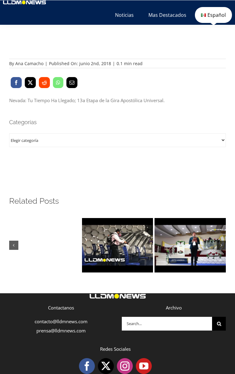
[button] (13, 245)
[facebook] (87, 366)
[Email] (72, 83)
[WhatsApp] (58, 83)
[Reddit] (44, 83)
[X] (30, 83)
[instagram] (125, 366)
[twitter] (106, 366)
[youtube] (144, 366)
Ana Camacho (29, 63)
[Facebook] (16, 83)
